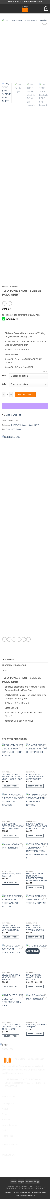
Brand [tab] (5, 671)
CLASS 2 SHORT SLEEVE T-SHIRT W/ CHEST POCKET (35, 776)
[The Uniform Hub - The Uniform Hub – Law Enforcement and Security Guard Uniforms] (25, 8)
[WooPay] (25, 406)
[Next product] (4, 303)
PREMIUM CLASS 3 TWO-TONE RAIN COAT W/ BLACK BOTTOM (36, 826)
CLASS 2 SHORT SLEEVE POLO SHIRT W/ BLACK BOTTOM (11, 927)
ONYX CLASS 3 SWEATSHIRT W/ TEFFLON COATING (35, 927)
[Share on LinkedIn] (28, 639)
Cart (31, 1186)
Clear (45, 372)
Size (4, 376)
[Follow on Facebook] (4, 1161)
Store (38, 1186)
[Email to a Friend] (19, 639)
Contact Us (11, 1188)
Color (4, 384)
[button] (3, 8)
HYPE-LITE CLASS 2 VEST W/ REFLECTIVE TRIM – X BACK (12, 1026)
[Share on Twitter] (14, 639)
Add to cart (25, 394)
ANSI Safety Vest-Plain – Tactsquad (36, 1025)
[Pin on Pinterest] (23, 639)
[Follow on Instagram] (8, 1161)
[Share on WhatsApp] (4, 639)
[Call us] (12, 1161)
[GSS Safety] (12, 536)
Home (5, 287)
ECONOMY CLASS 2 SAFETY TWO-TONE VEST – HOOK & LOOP (12, 776)
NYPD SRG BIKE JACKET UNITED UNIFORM (33, 977)
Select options (10, 786)
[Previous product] (10, 303)
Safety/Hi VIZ (34, 425)
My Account (21, 1186)
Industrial (23, 425)
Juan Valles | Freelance (25, 1195)
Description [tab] (8, 660)
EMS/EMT (14, 287)
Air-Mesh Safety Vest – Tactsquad (11, 874)
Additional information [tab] (14, 665)
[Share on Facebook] (9, 639)
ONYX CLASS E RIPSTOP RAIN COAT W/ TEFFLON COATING (12, 826)
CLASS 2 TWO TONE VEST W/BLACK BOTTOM (11, 977)
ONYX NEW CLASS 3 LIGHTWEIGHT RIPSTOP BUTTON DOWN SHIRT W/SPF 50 (36, 877)
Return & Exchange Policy (32, 1188)
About (11, 1186)
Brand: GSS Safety (13, 429)
